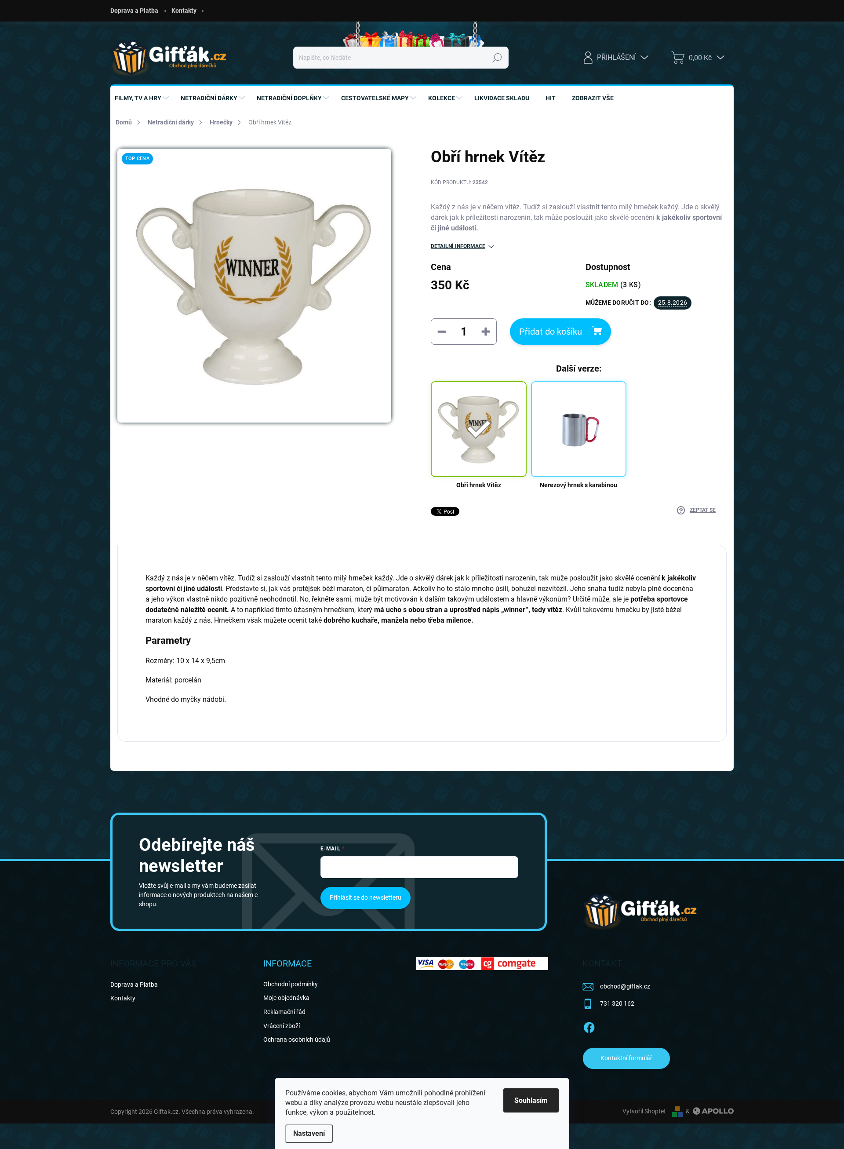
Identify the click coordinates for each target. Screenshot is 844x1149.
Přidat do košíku (550, 331)
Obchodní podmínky (290, 984)
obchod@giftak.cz (625, 986)
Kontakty (183, 10)
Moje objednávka (286, 997)
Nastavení (309, 1133)
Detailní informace (458, 246)
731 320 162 (617, 1003)
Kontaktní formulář (626, 1057)
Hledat (497, 57)
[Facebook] (589, 1025)
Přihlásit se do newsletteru (365, 897)
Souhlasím (531, 1100)
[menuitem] (143, 98)
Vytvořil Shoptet (644, 1111)
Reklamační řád (284, 1011)
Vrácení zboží (281, 1025)
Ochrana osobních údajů (296, 1039)
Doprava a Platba (134, 10)
